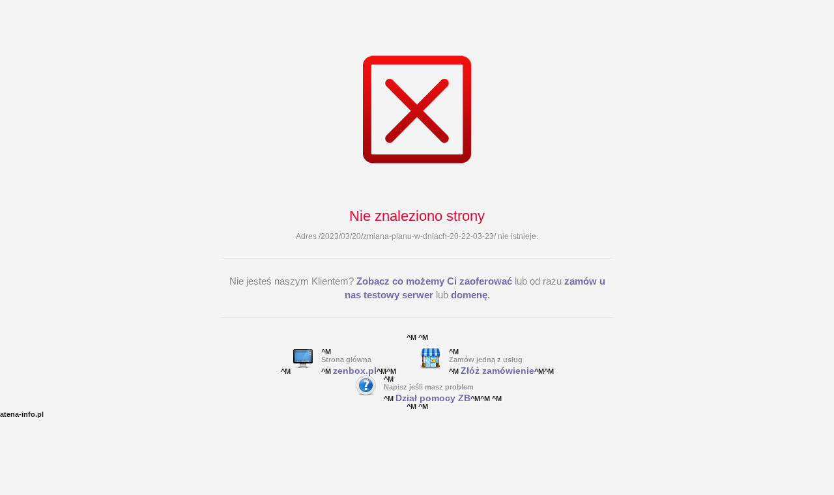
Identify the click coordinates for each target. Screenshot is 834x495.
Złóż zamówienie (497, 370)
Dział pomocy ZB (432, 398)
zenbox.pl (355, 370)
